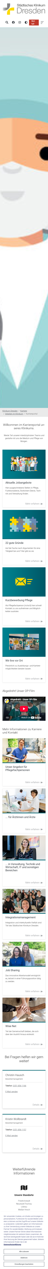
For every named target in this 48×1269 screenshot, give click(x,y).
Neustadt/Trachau (24, 1204)
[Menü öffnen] (42, 22)
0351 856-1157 (19, 1130)
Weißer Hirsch (24, 1210)
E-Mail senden (11, 1091)
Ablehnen (24, 1258)
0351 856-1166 (19, 1086)
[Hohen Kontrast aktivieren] (26, 22)
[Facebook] (13, 22)
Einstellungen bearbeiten (24, 1264)
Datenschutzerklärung (12, 1244)
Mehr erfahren (32, 503)
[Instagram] (20, 22)
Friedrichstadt (24, 1201)
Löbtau (24, 1207)
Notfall (33, 22)
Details (36, 1104)
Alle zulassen (24, 1251)
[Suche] (7, 22)
